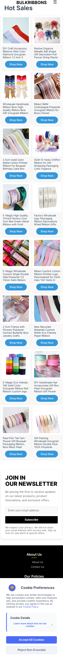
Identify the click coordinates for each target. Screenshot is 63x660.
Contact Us (37, 566)
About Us (37, 562)
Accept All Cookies (31, 639)
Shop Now (15, 64)
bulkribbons (31, 2)
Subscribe (31, 519)
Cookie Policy (30, 606)
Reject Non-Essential (32, 649)
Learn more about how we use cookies (30, 624)
